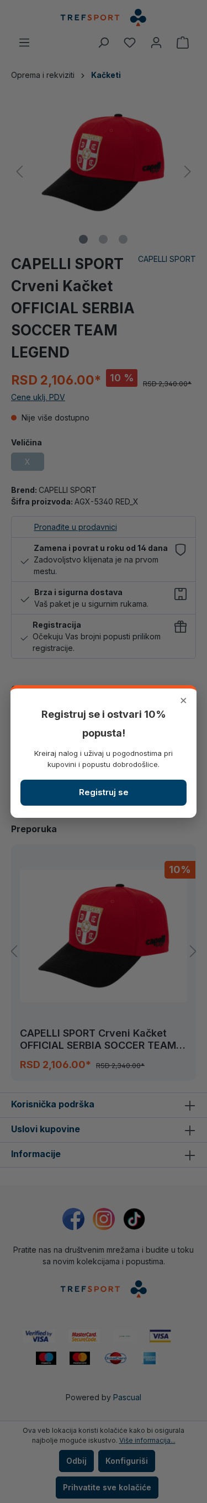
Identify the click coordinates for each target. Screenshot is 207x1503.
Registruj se (104, 792)
